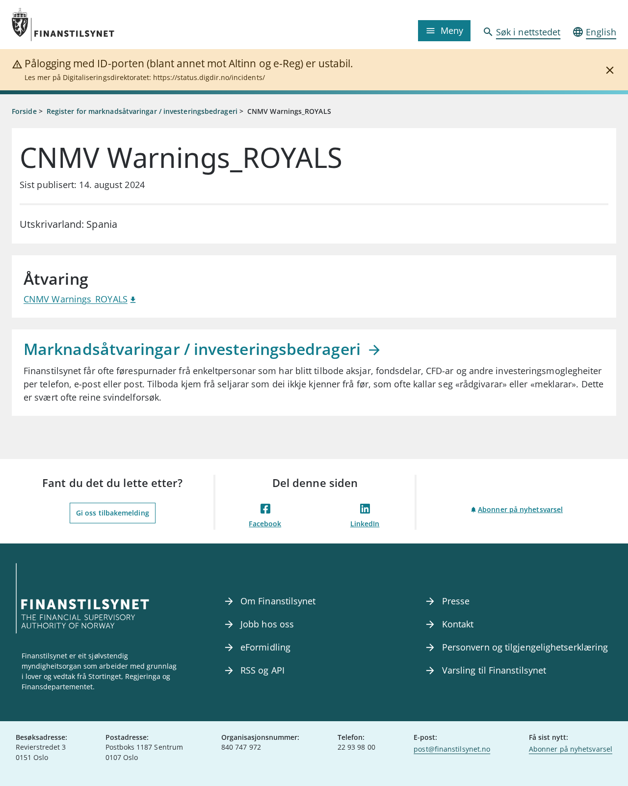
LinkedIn (365, 523)
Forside (24, 111)
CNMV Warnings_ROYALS (76, 299)
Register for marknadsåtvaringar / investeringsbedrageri (142, 111)
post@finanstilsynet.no (452, 749)
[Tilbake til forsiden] (87, 24)
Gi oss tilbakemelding (112, 512)
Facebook (265, 523)
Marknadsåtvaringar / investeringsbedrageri (194, 348)
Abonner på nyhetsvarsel (520, 509)
